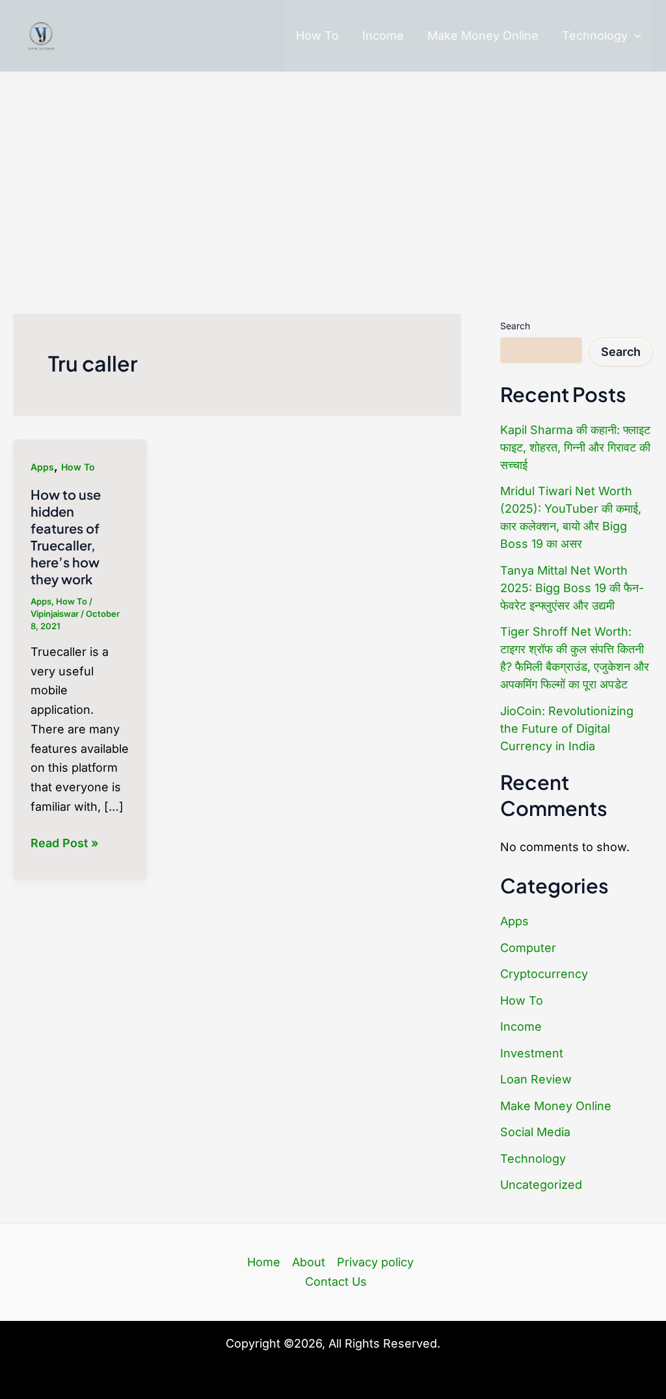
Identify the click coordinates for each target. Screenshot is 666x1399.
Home (263, 1262)
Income (383, 35)
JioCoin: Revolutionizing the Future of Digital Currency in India (566, 728)
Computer (528, 948)
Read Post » (64, 844)
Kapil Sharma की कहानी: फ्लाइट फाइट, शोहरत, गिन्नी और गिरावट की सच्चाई (575, 447)
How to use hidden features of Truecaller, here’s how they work (66, 536)
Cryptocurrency (544, 974)
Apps (42, 466)
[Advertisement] (333, 169)
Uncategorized (541, 1184)
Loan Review (536, 1079)
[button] (634, 36)
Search (515, 325)
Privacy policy (375, 1262)
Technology (595, 35)
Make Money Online (483, 35)
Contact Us (336, 1281)
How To (317, 35)
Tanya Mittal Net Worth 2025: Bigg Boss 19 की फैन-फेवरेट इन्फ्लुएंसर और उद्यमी (572, 588)
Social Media (535, 1132)
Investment (531, 1053)
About (308, 1262)
